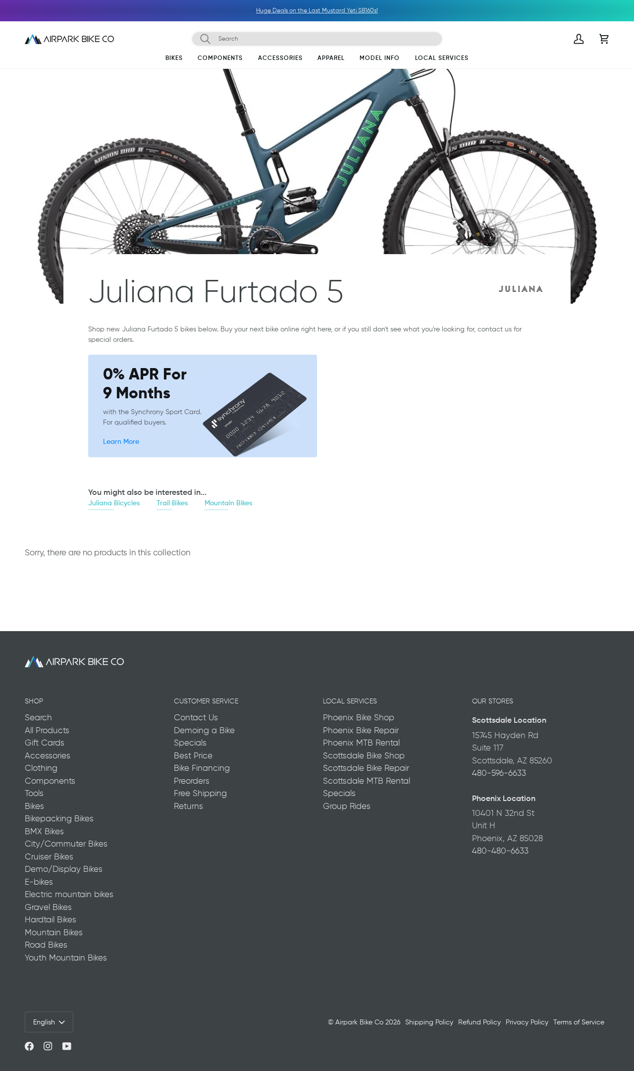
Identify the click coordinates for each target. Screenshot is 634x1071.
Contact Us (196, 717)
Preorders (192, 781)
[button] (174, 60)
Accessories (47, 755)
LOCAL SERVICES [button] (350, 701)
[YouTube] (66, 1046)
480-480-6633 (500, 851)
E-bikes (39, 882)
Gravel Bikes (48, 907)
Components (50, 781)
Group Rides (346, 806)
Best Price (193, 755)
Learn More (121, 441)
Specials (190, 743)
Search (38, 717)
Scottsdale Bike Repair (366, 768)
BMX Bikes (44, 831)
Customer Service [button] (206, 701)
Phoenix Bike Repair (361, 730)
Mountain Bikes (228, 502)
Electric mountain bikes (69, 894)
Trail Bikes (172, 502)
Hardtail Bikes (50, 919)
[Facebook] (29, 1046)
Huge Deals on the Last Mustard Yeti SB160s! (317, 10)
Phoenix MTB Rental (361, 743)
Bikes (34, 806)
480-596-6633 (499, 773)
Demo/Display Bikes (64, 869)
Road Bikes (46, 945)
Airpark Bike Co (359, 1022)
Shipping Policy (429, 1022)
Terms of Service (578, 1022)
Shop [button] (34, 701)
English (44, 1022)
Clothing (41, 768)
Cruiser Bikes (49, 856)
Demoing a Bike (204, 730)
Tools (34, 793)
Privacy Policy (527, 1022)
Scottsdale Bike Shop (364, 755)
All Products (47, 730)
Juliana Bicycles (114, 502)
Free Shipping (200, 793)
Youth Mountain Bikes (66, 958)
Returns (188, 806)
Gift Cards (44, 743)
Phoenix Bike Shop (358, 717)
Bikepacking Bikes (59, 818)
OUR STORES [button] (492, 701)
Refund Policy (479, 1022)
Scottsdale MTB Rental (366, 781)
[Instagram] (48, 1046)
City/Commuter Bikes (66, 844)
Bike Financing (202, 768)
